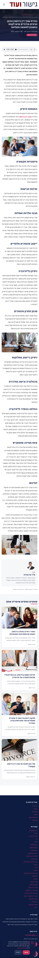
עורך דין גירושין (27, 15)
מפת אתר (34, 812)
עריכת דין (34, 902)
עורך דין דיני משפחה (31, 890)
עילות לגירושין (33, 899)
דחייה (18, 952)
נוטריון (35, 879)
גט (36, 839)
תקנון (35, 815)
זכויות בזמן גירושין (31, 856)
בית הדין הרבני (33, 836)
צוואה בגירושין (33, 905)
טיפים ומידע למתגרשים (30, 862)
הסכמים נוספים (32, 853)
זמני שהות (34, 859)
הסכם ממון (34, 850)
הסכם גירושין (33, 848)
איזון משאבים (33, 830)
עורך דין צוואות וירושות (30, 896)
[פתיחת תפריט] (4, 4)
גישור (35, 842)
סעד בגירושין (33, 885)
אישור (26, 952)
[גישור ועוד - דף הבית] (23, 4)
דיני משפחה (33, 845)
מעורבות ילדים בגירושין (30, 873)
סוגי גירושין (34, 882)
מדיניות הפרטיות (21, 948)
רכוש (35, 907)
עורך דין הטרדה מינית (31, 893)
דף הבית (35, 15)
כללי (36, 868)
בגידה (35, 833)
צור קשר (34, 820)
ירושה (35, 865)
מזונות (35, 870)
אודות (35, 809)
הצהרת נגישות (33, 817)
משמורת (34, 876)
